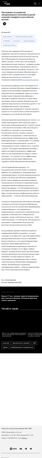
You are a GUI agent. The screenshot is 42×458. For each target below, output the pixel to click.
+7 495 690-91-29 (12, 438)
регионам (16, 41)
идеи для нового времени (21, 343)
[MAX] (13, 449)
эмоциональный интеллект (24, 37)
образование (7, 37)
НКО (34, 343)
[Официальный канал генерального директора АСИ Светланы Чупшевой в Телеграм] (31, 449)
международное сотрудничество (22, 347)
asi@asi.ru (24, 438)
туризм (5, 347)
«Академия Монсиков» (30, 79)
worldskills (6, 41)
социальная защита (9, 45)
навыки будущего (29, 41)
